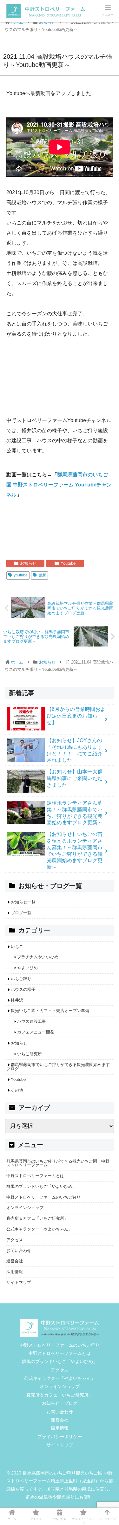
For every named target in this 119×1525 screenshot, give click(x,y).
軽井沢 (17, 1000)
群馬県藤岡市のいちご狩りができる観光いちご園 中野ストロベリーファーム (57, 1163)
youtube (21, 575)
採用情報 (14, 1271)
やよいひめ (27, 967)
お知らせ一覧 (23, 902)
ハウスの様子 (23, 989)
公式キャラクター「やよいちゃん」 (39, 1229)
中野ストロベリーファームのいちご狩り (43, 1197)
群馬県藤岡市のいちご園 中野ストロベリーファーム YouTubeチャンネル (59, 484)
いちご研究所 (29, 1053)
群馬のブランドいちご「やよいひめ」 (41, 1186)
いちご (17, 946)
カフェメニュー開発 (35, 1032)
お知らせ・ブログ (59, 1403)
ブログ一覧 (21, 912)
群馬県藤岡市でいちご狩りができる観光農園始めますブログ (58, 1066)
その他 (17, 1090)
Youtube (68, 563)
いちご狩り (21, 978)
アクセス (14, 1239)
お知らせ (28, 563)
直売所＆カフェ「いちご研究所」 (37, 1218)
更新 (42, 575)
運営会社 (14, 1261)
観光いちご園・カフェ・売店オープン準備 (50, 1010)
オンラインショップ (24, 1207)
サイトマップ (18, 1282)
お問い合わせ (18, 1250)
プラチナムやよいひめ (37, 957)
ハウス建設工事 (31, 1021)
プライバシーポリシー (59, 1436)
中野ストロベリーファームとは (35, 1175)
